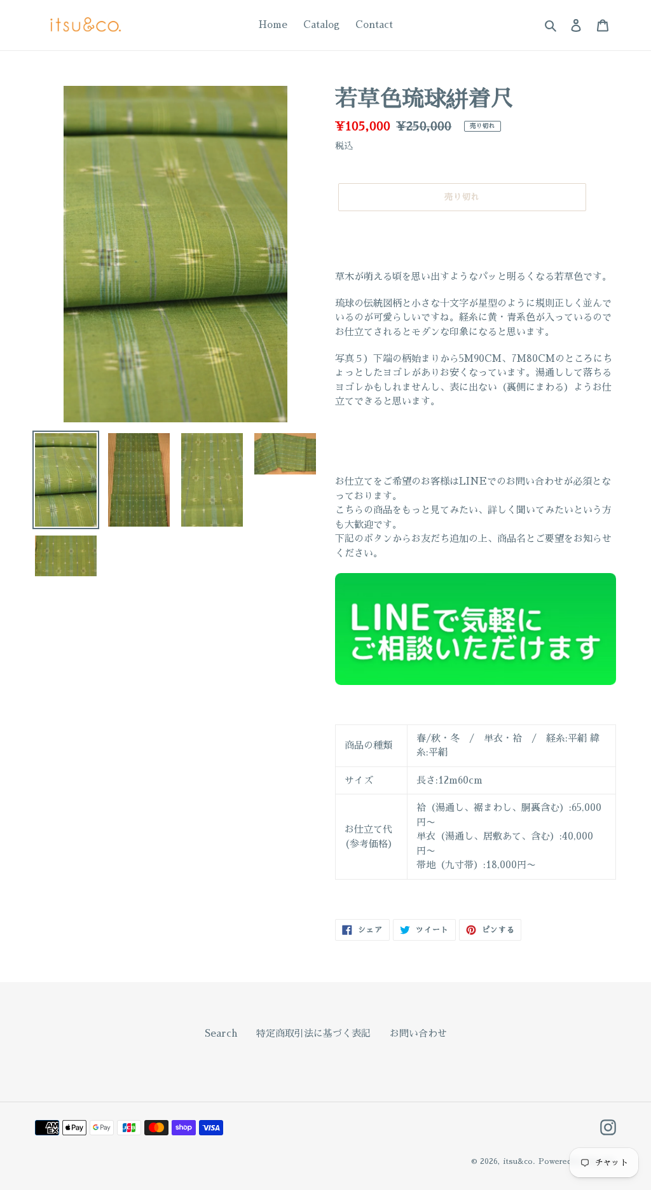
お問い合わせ (418, 1033)
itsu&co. (519, 1161)
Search (221, 1033)
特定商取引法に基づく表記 (313, 1033)
